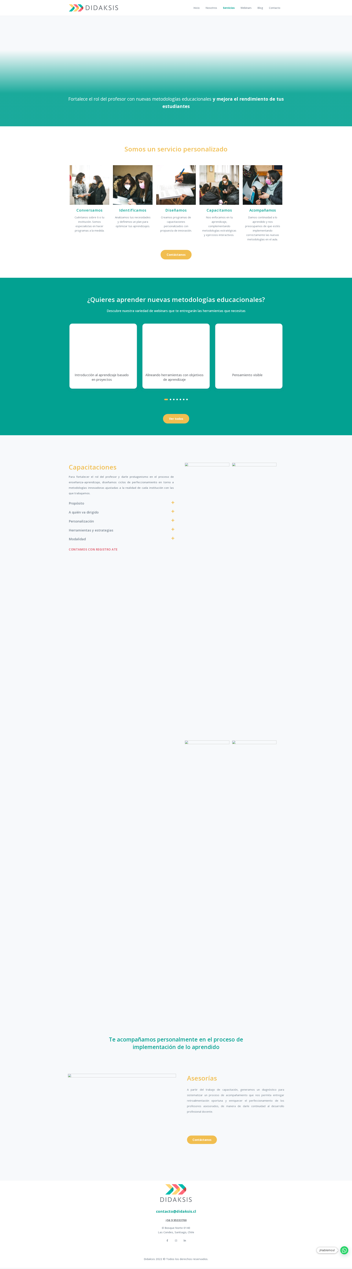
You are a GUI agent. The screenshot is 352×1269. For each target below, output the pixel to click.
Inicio (196, 8)
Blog (260, 8)
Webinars (246, 8)
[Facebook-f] (167, 1240)
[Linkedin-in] (185, 1240)
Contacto (274, 8)
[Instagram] (176, 1240)
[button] (176, 254)
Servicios (229, 8)
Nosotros (211, 8)
